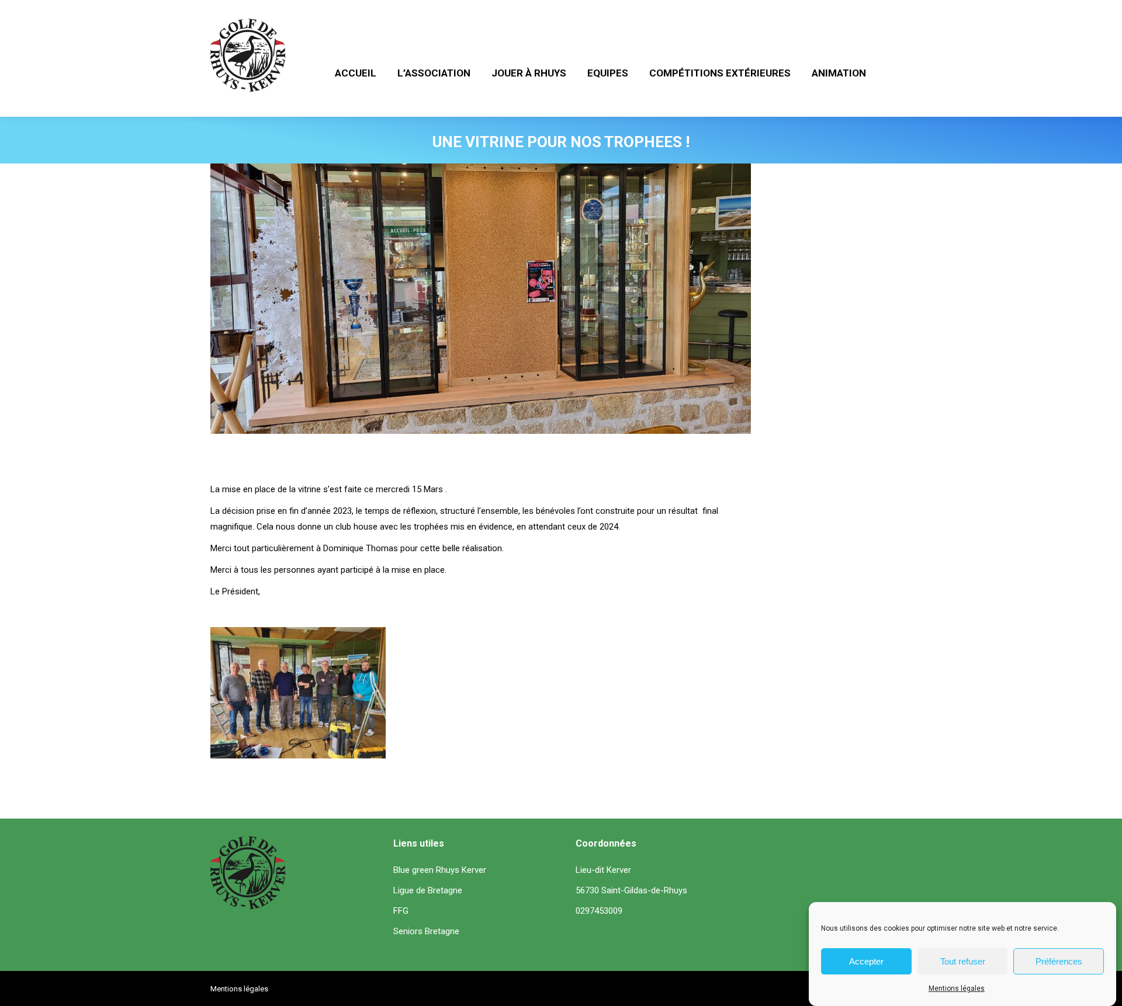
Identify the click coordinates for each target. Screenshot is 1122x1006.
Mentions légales (957, 988)
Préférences (1059, 961)
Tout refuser (962, 961)
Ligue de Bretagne (427, 890)
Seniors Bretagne (426, 931)
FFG (400, 911)
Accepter (866, 961)
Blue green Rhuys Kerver (439, 870)
